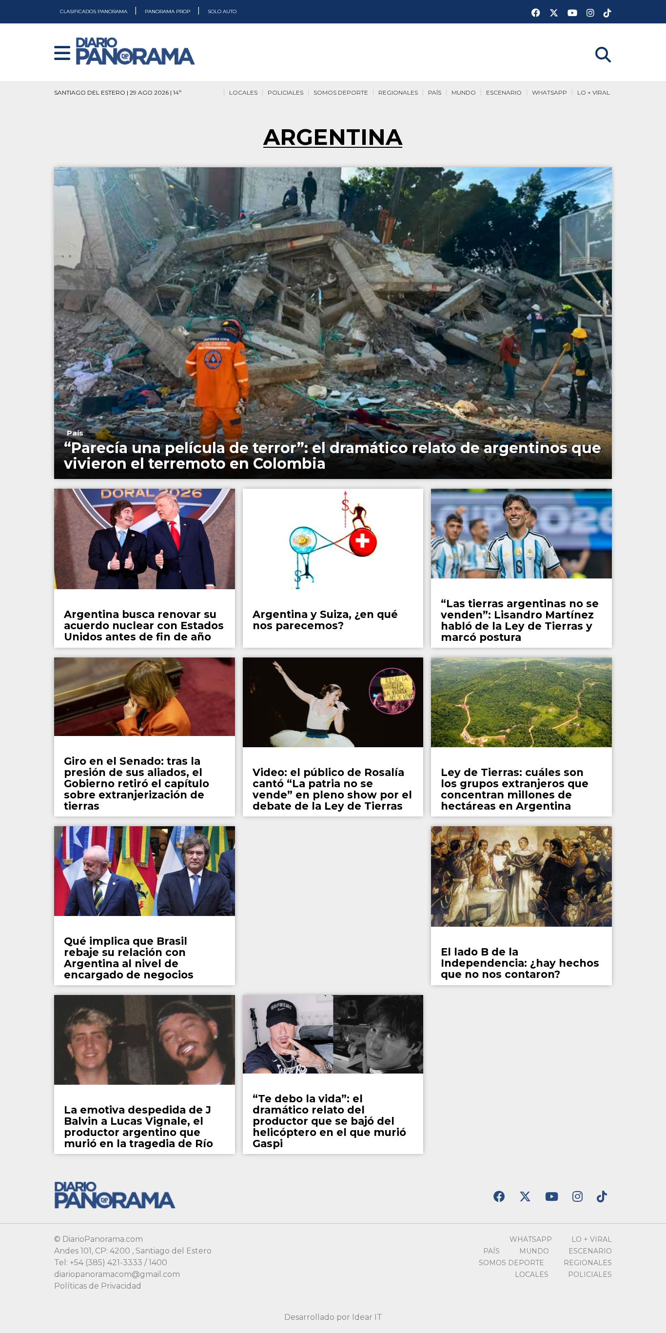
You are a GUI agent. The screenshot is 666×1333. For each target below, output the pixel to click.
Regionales (398, 92)
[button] (62, 54)
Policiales (285, 92)
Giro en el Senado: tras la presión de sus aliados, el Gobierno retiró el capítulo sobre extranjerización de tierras (136, 783)
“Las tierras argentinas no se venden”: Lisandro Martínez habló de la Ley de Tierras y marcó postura (520, 620)
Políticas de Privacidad (97, 1286)
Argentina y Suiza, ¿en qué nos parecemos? (325, 620)
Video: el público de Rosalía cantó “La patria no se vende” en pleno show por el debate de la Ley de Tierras (332, 789)
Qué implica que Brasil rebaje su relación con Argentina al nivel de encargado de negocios (129, 958)
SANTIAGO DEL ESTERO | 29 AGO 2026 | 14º (117, 92)
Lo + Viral (593, 92)
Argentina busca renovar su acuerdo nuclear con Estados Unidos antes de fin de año (144, 625)
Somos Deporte (340, 92)
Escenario (504, 92)
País (434, 92)
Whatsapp (549, 92)
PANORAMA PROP (168, 11)
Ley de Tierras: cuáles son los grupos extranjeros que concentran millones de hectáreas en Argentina (514, 789)
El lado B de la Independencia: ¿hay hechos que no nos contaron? (520, 963)
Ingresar (595, 42)
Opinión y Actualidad (296, 596)
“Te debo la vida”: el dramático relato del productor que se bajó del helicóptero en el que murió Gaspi (329, 1121)
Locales (243, 92)
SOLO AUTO (222, 11)
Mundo (463, 92)
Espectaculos (282, 754)
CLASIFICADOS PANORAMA (94, 11)
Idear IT (367, 1317)
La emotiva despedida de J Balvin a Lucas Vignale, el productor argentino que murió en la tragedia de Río (138, 1127)
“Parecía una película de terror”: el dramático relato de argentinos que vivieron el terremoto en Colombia (332, 456)
